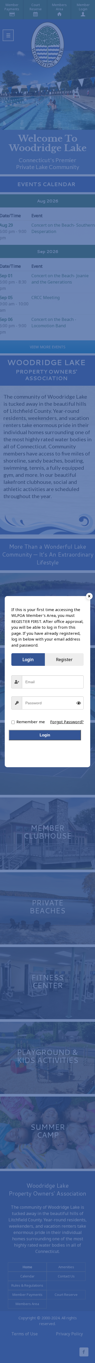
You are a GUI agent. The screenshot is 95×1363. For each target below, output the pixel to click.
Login (45, 735)
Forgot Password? (67, 721)
